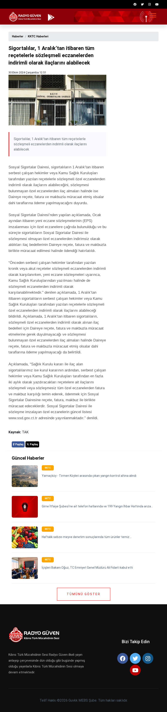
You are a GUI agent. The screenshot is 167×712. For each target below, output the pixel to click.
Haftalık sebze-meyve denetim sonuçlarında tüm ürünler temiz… (86, 537)
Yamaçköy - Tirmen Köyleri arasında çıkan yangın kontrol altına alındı (89, 475)
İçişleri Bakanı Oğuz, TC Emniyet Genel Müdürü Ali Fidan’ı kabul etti (87, 567)
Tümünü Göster (83, 594)
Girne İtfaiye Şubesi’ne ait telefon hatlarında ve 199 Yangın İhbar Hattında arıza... (97, 506)
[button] (152, 14)
